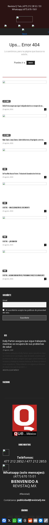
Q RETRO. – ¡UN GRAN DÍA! (10, 241)
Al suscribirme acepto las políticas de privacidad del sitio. (24, 311)
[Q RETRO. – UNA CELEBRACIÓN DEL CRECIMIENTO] (24, 193)
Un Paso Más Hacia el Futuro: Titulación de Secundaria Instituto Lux (22, 173)
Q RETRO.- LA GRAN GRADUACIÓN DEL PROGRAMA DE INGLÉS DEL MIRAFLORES (23, 275)
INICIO (30, 63)
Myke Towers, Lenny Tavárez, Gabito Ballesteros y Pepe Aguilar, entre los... (24, 140)
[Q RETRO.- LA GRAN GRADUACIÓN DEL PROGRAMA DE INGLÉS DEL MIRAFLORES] (24, 261)
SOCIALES (4, 169)
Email (5, 300)
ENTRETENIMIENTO (6, 101)
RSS (5, 335)
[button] (4, 31)
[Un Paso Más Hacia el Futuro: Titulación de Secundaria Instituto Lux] (24, 159)
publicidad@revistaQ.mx (31, 500)
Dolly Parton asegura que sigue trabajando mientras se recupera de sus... (23, 106)
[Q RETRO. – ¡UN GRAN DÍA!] (24, 227)
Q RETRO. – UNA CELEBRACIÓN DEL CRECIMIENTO (16, 207)
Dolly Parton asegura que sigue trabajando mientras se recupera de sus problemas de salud (24, 344)
